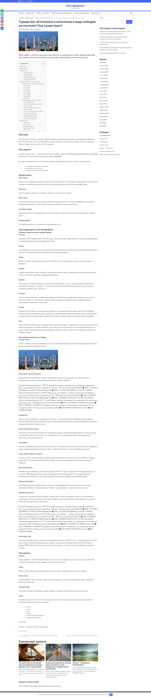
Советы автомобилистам (81, 13)
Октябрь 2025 (104, 72)
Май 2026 (103, 62)
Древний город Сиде (32, 117)
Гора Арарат (30, 109)
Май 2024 (103, 97)
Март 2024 (103, 104)
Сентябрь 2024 (104, 85)
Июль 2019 (103, 126)
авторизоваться (55, 686)
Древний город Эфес (32, 115)
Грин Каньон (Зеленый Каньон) (35, 104)
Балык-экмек (30, 126)
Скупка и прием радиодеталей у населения (112, 53)
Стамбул (28, 95)
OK (111, 694)
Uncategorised (105, 135)
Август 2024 (104, 88)
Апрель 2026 (104, 66)
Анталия (28, 85)
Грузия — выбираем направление (81, 664)
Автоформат (75, 5)
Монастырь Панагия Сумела (34, 107)
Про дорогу (24, 68)
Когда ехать (24, 70)
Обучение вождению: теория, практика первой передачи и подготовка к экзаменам (113, 38)
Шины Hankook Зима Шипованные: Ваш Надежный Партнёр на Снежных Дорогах (116, 49)
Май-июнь (29, 74)
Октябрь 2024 (104, 81)
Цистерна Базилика (31, 113)
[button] (42, 63)
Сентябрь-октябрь (31, 78)
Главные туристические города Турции (34, 84)
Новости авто (30, 13)
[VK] (2, 18)
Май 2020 (103, 123)
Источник (22, 622)
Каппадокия (30, 106)
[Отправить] (2, 28)
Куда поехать (95, 13)
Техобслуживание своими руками (61, 13)
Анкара (28, 96)
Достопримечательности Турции (32, 100)
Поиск (101, 18)
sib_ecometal (36, 29)
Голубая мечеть (30, 102)
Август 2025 (104, 75)
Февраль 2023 (104, 113)
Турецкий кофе (30, 128)
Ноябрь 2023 (104, 110)
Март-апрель (29, 72)
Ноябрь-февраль (31, 79)
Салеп (28, 130)
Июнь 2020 (103, 120)
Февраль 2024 (104, 107)
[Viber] (2, 21)
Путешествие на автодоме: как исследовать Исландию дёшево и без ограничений (30, 665)
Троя (27, 98)
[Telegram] (2, 14)
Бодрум (28, 91)
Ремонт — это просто (42, 13)
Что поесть (24, 120)
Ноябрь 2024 (104, 78)
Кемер (28, 89)
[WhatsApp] (2, 11)
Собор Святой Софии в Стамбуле (35, 111)
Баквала (28, 122)
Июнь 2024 (103, 94)
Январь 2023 (104, 116)
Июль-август (30, 76)
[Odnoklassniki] (2, 25)
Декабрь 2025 (104, 69)
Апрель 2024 (104, 101)
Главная (21, 13)
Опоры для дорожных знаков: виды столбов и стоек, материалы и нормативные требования (58, 666)
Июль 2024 (103, 91)
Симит (28, 124)
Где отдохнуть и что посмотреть (30, 82)
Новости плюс (104, 145)
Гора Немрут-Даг (31, 118)
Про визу (23, 66)
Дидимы (28, 93)
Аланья (28, 87)
